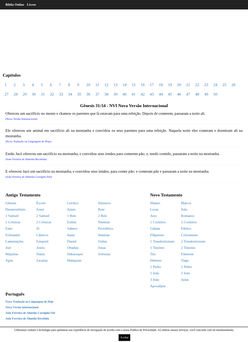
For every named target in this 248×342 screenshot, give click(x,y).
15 (134, 84)
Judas (185, 280)
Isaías (71, 235)
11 (97, 84)
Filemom (187, 254)
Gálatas (155, 228)
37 (97, 94)
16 (143, 84)
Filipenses (157, 235)
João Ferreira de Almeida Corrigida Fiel (30, 312)
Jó (37, 228)
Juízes (71, 209)
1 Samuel (12, 216)
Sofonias (104, 254)
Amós (40, 248)
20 (179, 84)
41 (134, 94)
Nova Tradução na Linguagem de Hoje (29, 301)
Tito (153, 254)
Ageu (9, 260)
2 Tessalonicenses (193, 241)
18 (161, 84)
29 (25, 94)
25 (224, 84)
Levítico (73, 203)
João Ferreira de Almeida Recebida (27, 318)
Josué (40, 209)
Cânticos (42, 235)
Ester (8, 228)
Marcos (186, 203)
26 (233, 84)
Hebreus (156, 260)
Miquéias (11, 254)
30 (34, 94)
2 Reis (102, 216)
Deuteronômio (15, 209)
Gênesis (10, 203)
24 (215, 84)
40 (125, 94)
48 (197, 94)
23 (206, 84)
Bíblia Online (14, 4)
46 (179, 94)
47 (188, 94)
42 (143, 94)
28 (16, 94)
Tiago (185, 260)
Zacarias (42, 260)
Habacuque (75, 254)
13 (115, 84)
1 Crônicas (12, 222)
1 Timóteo (157, 248)
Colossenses (189, 235)
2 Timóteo (188, 248)
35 (79, 94)
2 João (185, 273)
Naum (40, 254)
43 (152, 94)
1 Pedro (155, 267)
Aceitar (124, 337)
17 (152, 84)
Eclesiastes (12, 235)
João (184, 209)
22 (197, 84)
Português (14, 294)
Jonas (102, 248)
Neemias (104, 222)
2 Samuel (42, 216)
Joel (8, 248)
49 (206, 94)
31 (43, 94)
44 (161, 94)
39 (115, 94)
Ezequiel (42, 241)
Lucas (154, 209)
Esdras (71, 222)
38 (106, 94)
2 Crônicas (43, 222)
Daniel (71, 241)
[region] (124, 38)
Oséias (102, 241)
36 (88, 94)
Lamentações (14, 241)
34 (70, 94)
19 (170, 84)
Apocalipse (158, 286)
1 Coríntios (158, 222)
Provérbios (105, 228)
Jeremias (104, 235)
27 (7, 94)
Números (104, 203)
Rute (101, 209)
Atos (153, 216)
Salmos (72, 228)
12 (106, 84)
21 (188, 84)
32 (52, 94)
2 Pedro (186, 267)
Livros (31, 4)
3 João (154, 280)
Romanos (187, 216)
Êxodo (41, 203)
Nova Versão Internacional (21, 307)
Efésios (186, 228)
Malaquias (74, 260)
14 (125, 84)
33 (61, 94)
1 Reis (71, 216)
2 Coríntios (189, 222)
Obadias (72, 248)
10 (88, 84)
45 (170, 94)
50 (215, 94)
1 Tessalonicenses (162, 241)
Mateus (155, 203)
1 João (154, 273)
